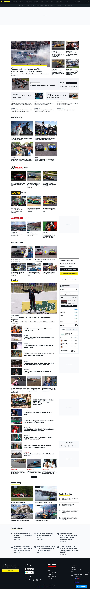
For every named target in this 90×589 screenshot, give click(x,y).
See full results (73, 351)
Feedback (73, 567)
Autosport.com (51, 574)
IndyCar (36, 1)
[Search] (85, 2)
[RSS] (75, 279)
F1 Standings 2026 (49, 5)
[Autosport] (17, 218)
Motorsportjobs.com (52, 572)
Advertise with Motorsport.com (77, 569)
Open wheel (59, 1)
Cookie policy (45, 585)
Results (76, 309)
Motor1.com (50, 570)
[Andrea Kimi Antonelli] (61, 347)
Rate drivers (64, 350)
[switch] (75, 325)
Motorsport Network (42, 586)
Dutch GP (66, 293)
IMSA (47, 1)
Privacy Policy (52, 585)
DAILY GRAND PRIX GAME (29, 5)
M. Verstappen (66, 343)
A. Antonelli (65, 347)
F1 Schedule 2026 (39, 5)
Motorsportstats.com (52, 576)
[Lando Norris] (61, 340)
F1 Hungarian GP (58, 5)
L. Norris (65, 340)
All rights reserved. (51, 586)
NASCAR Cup (29, 1)
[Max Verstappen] (61, 344)
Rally (66, 1)
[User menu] (88, 2)
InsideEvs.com (50, 568)
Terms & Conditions (38, 585)
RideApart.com (51, 578)
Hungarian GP (69, 333)
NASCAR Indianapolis (68, 5)
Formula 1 (14, 1)
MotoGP (21, 1)
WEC (42, 1)
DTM (52, 1)
